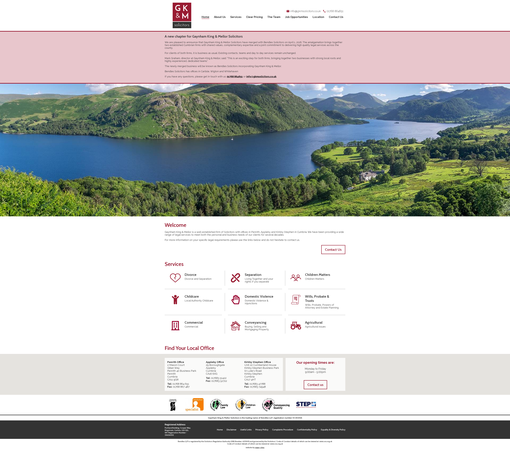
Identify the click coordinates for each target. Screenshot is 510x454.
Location (318, 17)
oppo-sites (259, 447)
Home (205, 17)
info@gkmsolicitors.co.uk (261, 76)
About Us (220, 17)
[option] (255, 150)
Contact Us (336, 17)
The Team (273, 17)
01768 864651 (235, 76)
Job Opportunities (296, 17)
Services (235, 17)
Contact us (315, 385)
